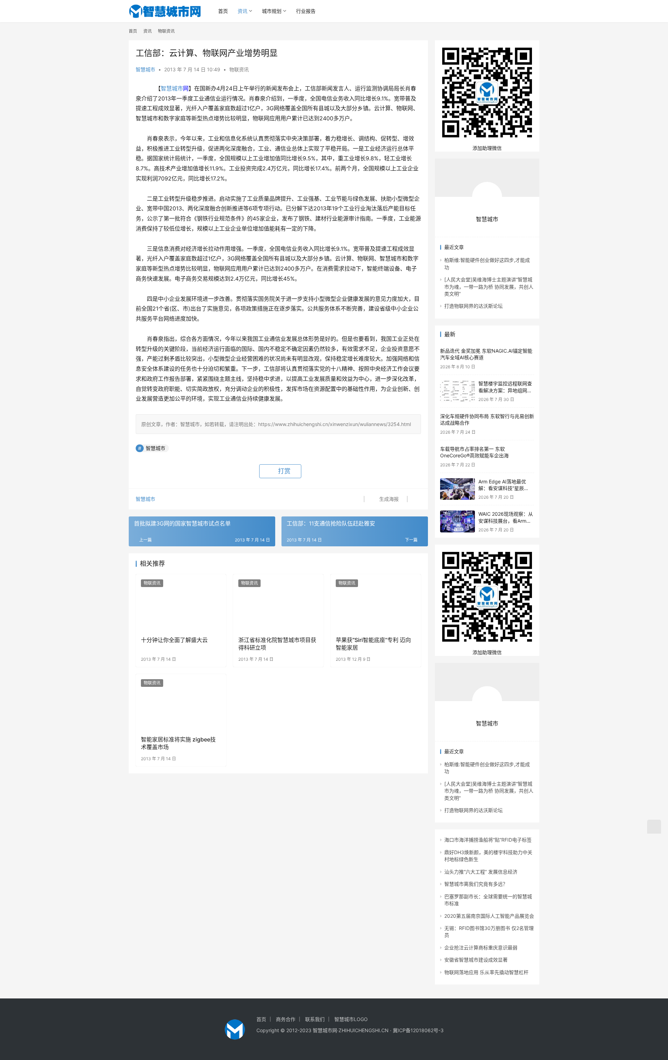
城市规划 (271, 11)
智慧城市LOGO (351, 1019)
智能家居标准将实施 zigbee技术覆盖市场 (178, 743)
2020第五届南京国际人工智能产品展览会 (489, 916)
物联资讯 (239, 69)
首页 (223, 11)
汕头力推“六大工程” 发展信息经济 (480, 872)
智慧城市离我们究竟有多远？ (476, 884)
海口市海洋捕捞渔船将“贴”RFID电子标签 (488, 840)
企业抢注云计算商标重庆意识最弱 (480, 947)
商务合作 (285, 1019)
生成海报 (388, 499)
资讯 (242, 11)
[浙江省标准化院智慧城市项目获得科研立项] (278, 602)
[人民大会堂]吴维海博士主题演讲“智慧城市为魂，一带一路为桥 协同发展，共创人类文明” (488, 286)
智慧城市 (145, 69)
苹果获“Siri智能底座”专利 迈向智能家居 (373, 643)
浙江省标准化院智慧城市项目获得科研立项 (277, 643)
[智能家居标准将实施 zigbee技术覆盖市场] (181, 702)
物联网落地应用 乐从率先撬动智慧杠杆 (486, 972)
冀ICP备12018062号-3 (418, 1030)
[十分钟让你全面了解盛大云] (181, 602)
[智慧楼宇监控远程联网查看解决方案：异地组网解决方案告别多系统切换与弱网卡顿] (457, 391)
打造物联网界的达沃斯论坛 (473, 306)
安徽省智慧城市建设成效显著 (476, 960)
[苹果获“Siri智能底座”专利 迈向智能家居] (376, 602)
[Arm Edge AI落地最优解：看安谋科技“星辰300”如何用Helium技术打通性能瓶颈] (457, 489)
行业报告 (306, 11)
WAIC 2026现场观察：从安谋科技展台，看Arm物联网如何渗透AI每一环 (505, 520)
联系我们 (315, 1019)
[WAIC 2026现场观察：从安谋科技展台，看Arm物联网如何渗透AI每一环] (457, 521)
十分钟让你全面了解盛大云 (174, 639)
